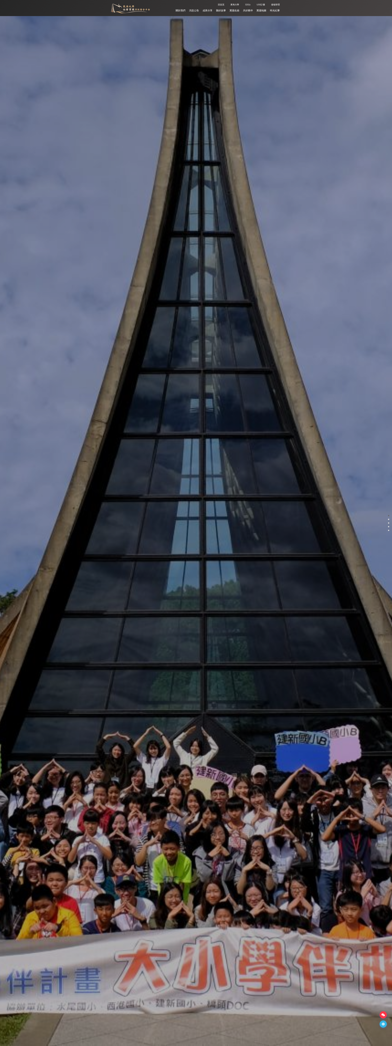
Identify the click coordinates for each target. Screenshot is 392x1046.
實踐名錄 (234, 10)
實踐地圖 (261, 10)
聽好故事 (221, 10)
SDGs (248, 4)
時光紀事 (275, 10)
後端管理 (275, 4)
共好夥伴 (248, 10)
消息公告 (194, 10)
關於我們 (180, 10)
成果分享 (207, 10)
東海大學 (234, 4)
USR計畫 (261, 4)
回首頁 (221, 4)
